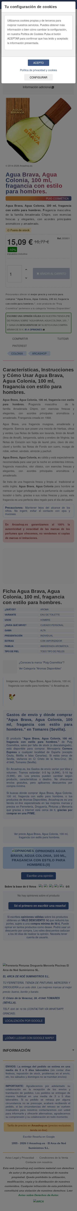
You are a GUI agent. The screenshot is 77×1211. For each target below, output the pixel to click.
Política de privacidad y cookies (38, 70)
